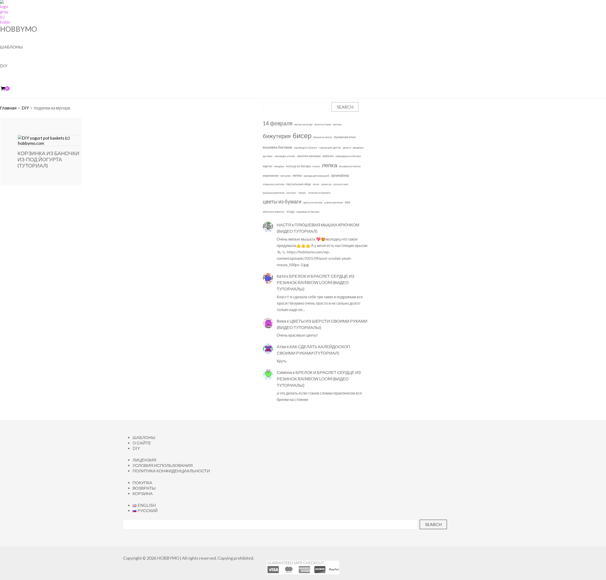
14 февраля (277, 123)
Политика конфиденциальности (171, 470)
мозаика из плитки (350, 166)
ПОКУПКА (142, 482)
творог (302, 192)
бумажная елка (345, 137)
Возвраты (144, 488)
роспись (291, 192)
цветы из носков (312, 202)
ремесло (326, 184)
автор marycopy (303, 124)
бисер (302, 135)
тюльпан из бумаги (319, 192)
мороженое (271, 175)
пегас (316, 184)
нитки (297, 175)
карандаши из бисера (348, 156)
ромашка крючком (274, 192)
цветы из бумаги (282, 201)
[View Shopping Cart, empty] (6, 89)
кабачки (328, 156)
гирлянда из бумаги (305, 147)
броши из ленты (322, 137)
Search (345, 107)
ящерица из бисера (307, 211)
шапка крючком (333, 202)
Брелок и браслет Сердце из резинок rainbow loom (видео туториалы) (315, 282)
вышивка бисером (277, 147)
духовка (267, 156)
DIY (3, 65)
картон (267, 166)
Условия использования (163, 465)
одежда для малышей (316, 175)
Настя (284, 224)
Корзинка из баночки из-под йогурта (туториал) (48, 159)
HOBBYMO (18, 29)
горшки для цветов (330, 147)
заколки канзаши (309, 156)
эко (347, 202)
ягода (290, 211)
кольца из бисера (298, 166)
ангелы (337, 124)
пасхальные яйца (298, 184)
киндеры (279, 166)
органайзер (340, 175)
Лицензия (144, 459)
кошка (316, 166)
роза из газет (341, 184)
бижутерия (277, 135)
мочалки (286, 175)
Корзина (143, 493)
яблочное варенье (274, 211)
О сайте (142, 442)
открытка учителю (273, 184)
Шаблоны (11, 46)
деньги (347, 147)
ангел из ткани (322, 124)
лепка (329, 165)
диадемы (358, 147)
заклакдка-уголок (284, 156)
